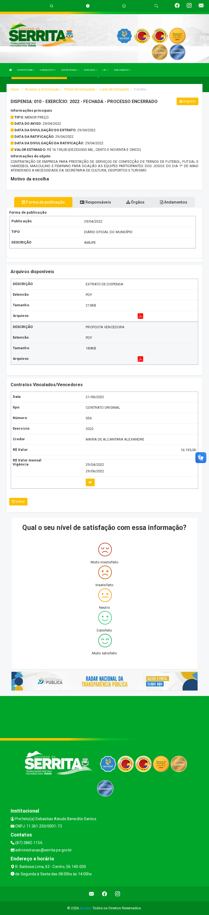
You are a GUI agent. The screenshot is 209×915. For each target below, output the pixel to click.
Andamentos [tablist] (175, 202)
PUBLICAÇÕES (121, 70)
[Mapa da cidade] (104, 716)
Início (15, 89)
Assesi (85, 908)
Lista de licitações (114, 89)
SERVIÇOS (90, 70)
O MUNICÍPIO (47, 70)
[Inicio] (11, 70)
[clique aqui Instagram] (117, 894)
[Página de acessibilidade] (124, 6)
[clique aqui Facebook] (104, 894)
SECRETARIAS (69, 70)
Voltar (20, 502)
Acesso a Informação (42, 89)
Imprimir (189, 101)
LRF (104, 70)
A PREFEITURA (25, 70)
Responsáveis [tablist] (97, 202)
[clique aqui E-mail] (91, 894)
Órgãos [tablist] (137, 202)
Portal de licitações (79, 89)
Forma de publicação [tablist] (45, 202)
